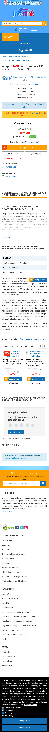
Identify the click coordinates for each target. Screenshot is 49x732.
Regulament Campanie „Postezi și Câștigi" (19, 626)
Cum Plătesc (7, 603)
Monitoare (6, 563)
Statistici (8, 713)
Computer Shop (8, 512)
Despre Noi (6, 594)
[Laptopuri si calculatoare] (18, 521)
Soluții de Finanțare (10, 630)
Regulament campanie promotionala (17, 621)
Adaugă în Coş (14, 379)
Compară (37, 154)
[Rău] (16, 425)
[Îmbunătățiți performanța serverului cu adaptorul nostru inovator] (24, 78)
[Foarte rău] (10, 425)
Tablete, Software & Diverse (13, 554)
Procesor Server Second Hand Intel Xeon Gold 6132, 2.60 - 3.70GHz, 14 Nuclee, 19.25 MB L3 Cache (35, 364)
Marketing (9, 715)
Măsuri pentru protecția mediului (15, 612)
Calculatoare (7, 540)
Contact (5, 639)
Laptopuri (6, 545)
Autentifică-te (10, 456)
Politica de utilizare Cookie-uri (14, 635)
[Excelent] (33, 425)
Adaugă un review (16, 432)
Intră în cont (24, 30)
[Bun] (21, 425)
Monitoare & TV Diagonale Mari (14, 577)
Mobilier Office (8, 558)
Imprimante (7, 549)
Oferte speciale (8, 657)
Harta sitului (7, 661)
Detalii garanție (32, 142)
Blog (4, 670)
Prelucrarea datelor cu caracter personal (18, 617)
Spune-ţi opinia (33, 84)
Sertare (41, 339)
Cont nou (33, 30)
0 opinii (23, 84)
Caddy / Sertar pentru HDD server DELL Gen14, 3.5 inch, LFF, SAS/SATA (13, 362)
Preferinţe (9, 710)
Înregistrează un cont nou (30, 456)
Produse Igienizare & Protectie (14, 581)
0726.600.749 (10, 177)
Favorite (14, 154)
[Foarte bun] (27, 425)
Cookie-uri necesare (13, 708)
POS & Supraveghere (10, 572)
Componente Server (28, 339)
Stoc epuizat (7, 666)
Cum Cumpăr (7, 607)
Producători (7, 652)
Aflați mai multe (30, 705)
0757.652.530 (10, 167)
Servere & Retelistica (10, 568)
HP (31, 88)
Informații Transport (10, 598)
